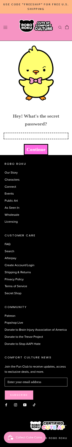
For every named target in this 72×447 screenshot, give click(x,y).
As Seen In (12, 207)
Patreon (10, 315)
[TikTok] (34, 404)
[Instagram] (15, 404)
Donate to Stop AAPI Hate (23, 343)
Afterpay (10, 258)
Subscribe (19, 395)
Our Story (11, 172)
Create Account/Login (19, 265)
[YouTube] (24, 404)
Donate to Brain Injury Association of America (36, 329)
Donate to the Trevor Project (24, 336)
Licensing (11, 221)
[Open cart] (67, 27)
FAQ (8, 244)
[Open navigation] (5, 27)
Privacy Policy (14, 279)
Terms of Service (16, 286)
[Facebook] (6, 404)
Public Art (11, 200)
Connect (10, 186)
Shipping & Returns (18, 272)
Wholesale (12, 214)
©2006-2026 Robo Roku (47, 438)
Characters (12, 179)
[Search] (60, 27)
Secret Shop (13, 293)
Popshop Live (14, 322)
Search (9, 251)
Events (9, 193)
